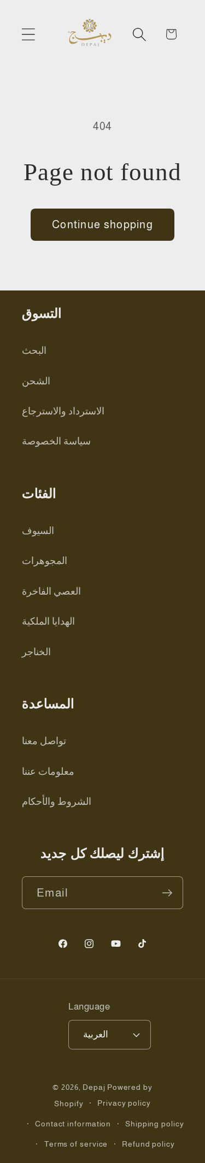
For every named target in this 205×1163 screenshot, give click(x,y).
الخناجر (36, 651)
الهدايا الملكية (48, 621)
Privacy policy (124, 1103)
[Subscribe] (167, 893)
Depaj (94, 1087)
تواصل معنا (44, 740)
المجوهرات (44, 560)
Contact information (73, 1123)
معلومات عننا (48, 771)
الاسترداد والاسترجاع (63, 411)
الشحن (36, 381)
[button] (28, 34)
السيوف (38, 530)
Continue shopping (102, 224)
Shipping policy (154, 1123)
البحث (34, 350)
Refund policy (148, 1144)
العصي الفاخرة (51, 591)
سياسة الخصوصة (56, 441)
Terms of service (76, 1144)
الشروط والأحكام (56, 801)
